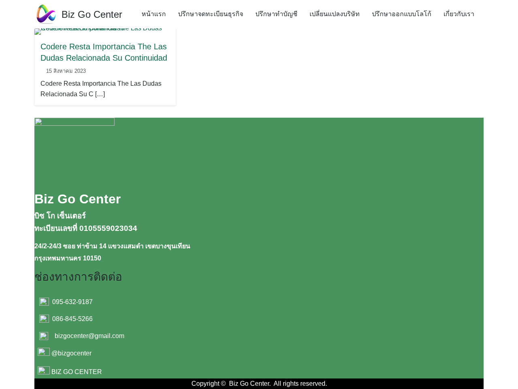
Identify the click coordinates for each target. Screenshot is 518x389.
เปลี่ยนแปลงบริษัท (335, 14)
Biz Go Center (92, 14)
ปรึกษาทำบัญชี (276, 14)
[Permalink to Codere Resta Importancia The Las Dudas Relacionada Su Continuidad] (105, 30)
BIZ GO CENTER (76, 372)
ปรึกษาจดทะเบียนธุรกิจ (210, 14)
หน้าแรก (154, 14)
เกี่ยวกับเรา (459, 14)
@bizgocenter (71, 353)
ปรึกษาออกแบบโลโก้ (401, 14)
